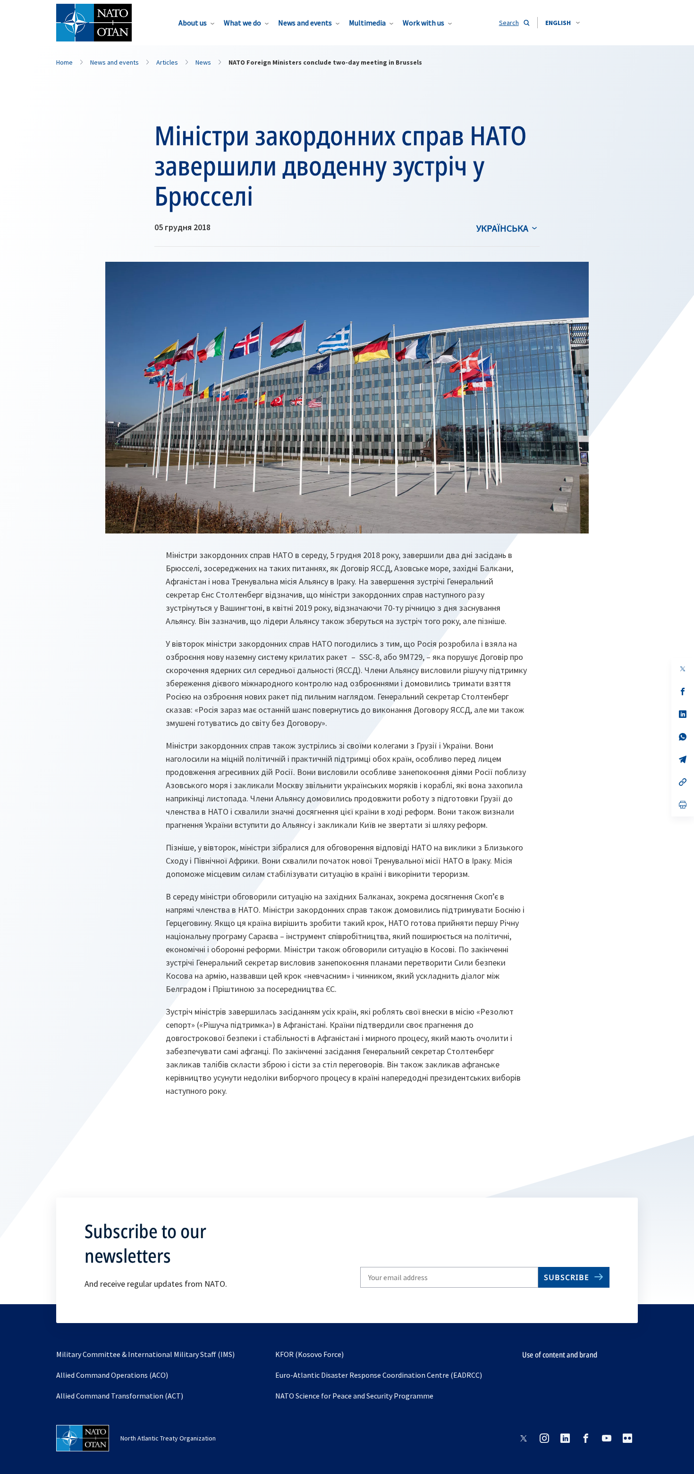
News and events (305, 22)
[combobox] (562, 22)
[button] (562, 22)
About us (192, 22)
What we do (242, 22)
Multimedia (367, 22)
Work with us (423, 22)
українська (502, 228)
